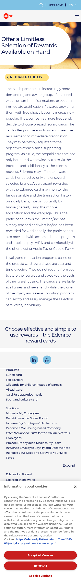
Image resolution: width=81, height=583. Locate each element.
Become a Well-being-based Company (33, 428)
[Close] (75, 486)
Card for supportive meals (24, 394)
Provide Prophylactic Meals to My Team (33, 443)
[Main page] (8, 15)
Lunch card (14, 375)
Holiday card (15, 380)
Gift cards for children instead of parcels (34, 384)
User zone (56, 5)
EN (71, 5)
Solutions (12, 408)
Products (12, 370)
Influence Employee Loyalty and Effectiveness (38, 448)
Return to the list (27, 77)
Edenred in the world (20, 480)
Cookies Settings (40, 575)
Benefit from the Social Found (27, 418)
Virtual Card (14, 389)
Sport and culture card (21, 399)
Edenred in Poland (19, 474)
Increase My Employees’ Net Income (31, 423)
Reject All (40, 565)
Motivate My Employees (23, 413)
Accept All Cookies (40, 555)
